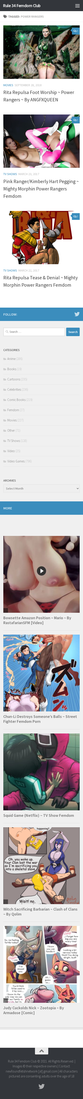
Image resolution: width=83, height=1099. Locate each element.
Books (11, 369)
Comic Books (16, 400)
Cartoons (13, 379)
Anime (11, 359)
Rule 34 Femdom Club (22, 5)
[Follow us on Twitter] (77, 314)
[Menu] (77, 5)
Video (11, 451)
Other (11, 430)
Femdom (13, 410)
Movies (8, 85)
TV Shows (10, 174)
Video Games (16, 461)
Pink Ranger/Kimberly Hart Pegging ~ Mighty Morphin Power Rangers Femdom (41, 188)
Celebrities (14, 389)
